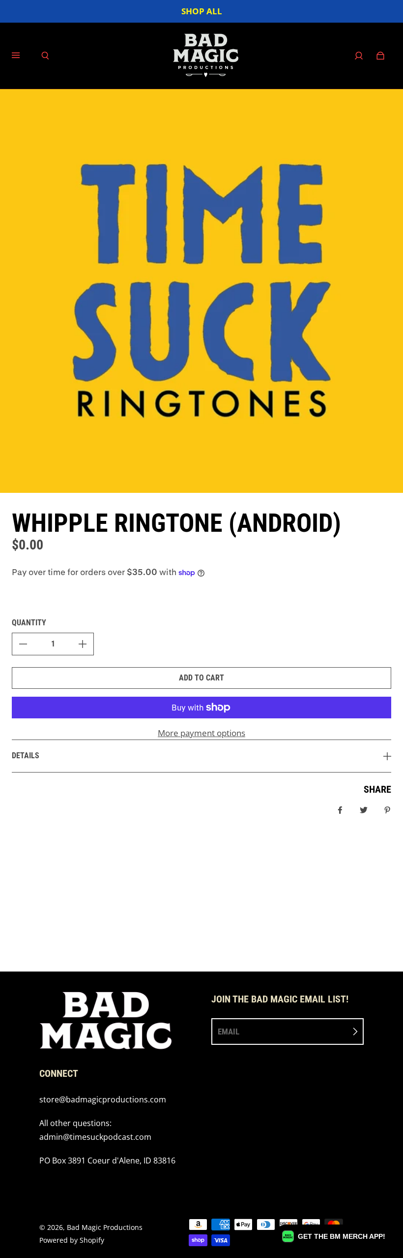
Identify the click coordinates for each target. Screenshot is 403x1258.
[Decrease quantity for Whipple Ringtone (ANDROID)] (23, 644)
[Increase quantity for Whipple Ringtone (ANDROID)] (82, 644)
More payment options (201, 733)
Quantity (29, 622)
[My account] (359, 55)
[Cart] (380, 55)
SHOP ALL (201, 11)
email (228, 1031)
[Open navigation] (22, 55)
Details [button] (25, 755)
